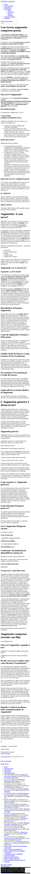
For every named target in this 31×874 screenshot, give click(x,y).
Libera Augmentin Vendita (11, 857)
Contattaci (7, 18)
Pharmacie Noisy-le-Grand (11, 785)
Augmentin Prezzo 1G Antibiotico (13, 854)
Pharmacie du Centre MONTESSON (14, 838)
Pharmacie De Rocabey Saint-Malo (17, 823)
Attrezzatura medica (9, 17)
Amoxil (10, 13)
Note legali (4, 864)
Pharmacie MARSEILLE (11, 815)
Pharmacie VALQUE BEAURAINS (14, 806)
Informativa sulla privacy (7, 872)
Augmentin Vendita (9, 855)
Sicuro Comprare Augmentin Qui (13, 849)
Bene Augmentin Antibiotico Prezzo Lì (14, 860)
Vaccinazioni (7, 7)
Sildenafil (10, 15)
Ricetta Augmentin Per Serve (12, 858)
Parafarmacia (7, 9)
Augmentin (11, 12)
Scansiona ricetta (8, 6)
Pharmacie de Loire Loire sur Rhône (16, 775)
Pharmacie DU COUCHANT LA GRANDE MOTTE (16, 794)
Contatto (9, 864)
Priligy (9, 10)
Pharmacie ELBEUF (10, 801)
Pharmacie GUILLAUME (11, 781)
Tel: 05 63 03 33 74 (6, 756)
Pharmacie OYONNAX (10, 829)
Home (5, 4)
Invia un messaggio (6, 761)
